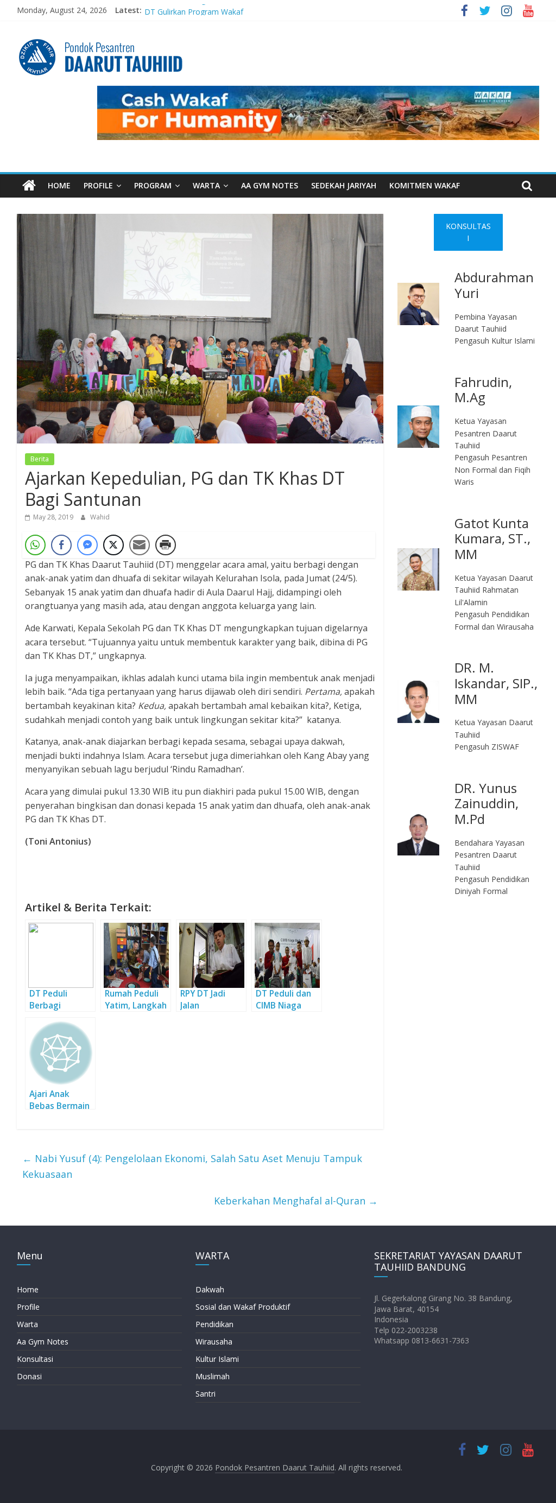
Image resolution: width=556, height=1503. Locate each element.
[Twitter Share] (113, 545)
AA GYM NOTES (269, 185)
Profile (28, 1307)
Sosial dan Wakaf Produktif (242, 1307)
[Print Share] (165, 545)
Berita (39, 459)
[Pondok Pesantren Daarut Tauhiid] (29, 186)
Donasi (29, 1376)
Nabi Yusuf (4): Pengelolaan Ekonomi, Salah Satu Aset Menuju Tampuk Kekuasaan (192, 1166)
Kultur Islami (217, 1359)
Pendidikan (214, 1324)
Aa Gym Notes (42, 1341)
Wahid (100, 517)
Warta (27, 1324)
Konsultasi (35, 1359)
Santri (205, 1393)
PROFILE (98, 185)
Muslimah (212, 1376)
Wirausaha (213, 1341)
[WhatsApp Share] (35, 545)
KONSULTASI (468, 232)
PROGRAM (153, 185)
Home (28, 1289)
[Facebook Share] (61, 545)
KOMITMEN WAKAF (424, 185)
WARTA (206, 185)
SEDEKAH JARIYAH (343, 185)
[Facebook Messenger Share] (87, 545)
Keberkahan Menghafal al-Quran (296, 1200)
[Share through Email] (139, 545)
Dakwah (209, 1289)
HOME (59, 185)
